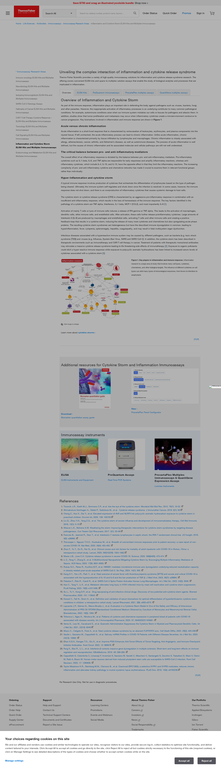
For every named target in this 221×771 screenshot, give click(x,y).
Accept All (184, 760)
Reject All (207, 760)
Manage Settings (14, 760)
